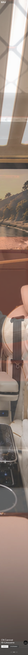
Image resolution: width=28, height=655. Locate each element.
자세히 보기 (5, 646)
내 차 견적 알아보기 (13, 646)
